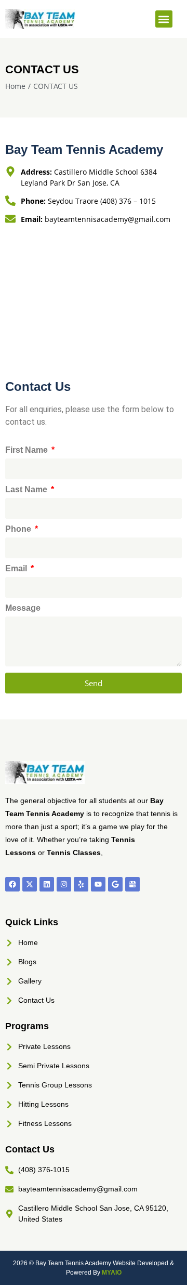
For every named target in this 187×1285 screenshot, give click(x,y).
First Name (27, 450)
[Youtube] (98, 884)
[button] (163, 19)
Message (23, 608)
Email (17, 569)
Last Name (27, 490)
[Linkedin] (46, 884)
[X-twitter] (29, 884)
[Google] (115, 884)
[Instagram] (64, 884)
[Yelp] (81, 884)
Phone (19, 529)
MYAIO (112, 1272)
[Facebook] (12, 884)
